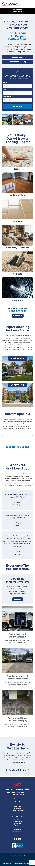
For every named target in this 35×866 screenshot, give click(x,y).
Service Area (17, 814)
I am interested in (8, 97)
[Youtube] (19, 839)
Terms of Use (12, 857)
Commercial (17, 822)
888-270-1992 (20, 794)
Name (5, 83)
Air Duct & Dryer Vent (17, 810)
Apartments (17, 824)
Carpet (17, 802)
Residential (17, 819)
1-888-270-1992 (14, 79)
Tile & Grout (17, 806)
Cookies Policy (21, 855)
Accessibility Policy (13, 859)
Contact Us (26, 79)
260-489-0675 (24, 792)
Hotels (17, 826)
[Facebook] (15, 839)
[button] (31, 4)
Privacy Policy (12, 855)
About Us (17, 829)
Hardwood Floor (17, 804)
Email (4, 90)
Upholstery (17, 808)
